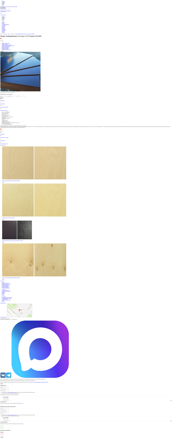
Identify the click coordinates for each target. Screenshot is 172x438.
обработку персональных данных (18, 403)
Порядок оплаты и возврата (6, 291)
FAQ (3, 294)
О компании (4, 289)
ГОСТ (3, 300)
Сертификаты (4, 25)
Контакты (3, 27)
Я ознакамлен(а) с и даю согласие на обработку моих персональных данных (18, 392)
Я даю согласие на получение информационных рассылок (10, 393)
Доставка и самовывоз (5, 24)
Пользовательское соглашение (6, 298)
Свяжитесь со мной (3, 401)
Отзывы (3, 26)
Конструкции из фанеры (6, 285)
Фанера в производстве (5, 283)
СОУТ (3, 301)
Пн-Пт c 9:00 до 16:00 (14, 6)
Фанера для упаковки (5, 287)
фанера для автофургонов (6, 46)
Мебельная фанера (5, 284)
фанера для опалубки (5, 47)
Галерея (3, 23)
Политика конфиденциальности (7, 297)
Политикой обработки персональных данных (41, 382)
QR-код (3, 295)
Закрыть (2, 437)
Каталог (2, 14)
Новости (3, 31)
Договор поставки (5, 299)
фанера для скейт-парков (6, 43)
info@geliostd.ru (2, 6)
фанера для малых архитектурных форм (8, 45)
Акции (5, 14)
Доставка (3, 29)
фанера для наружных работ (6, 49)
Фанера (3, 282)
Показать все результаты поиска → (5, 10)
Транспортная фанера (5, 286)
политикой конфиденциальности (12, 392)
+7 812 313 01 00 (7, 6)
